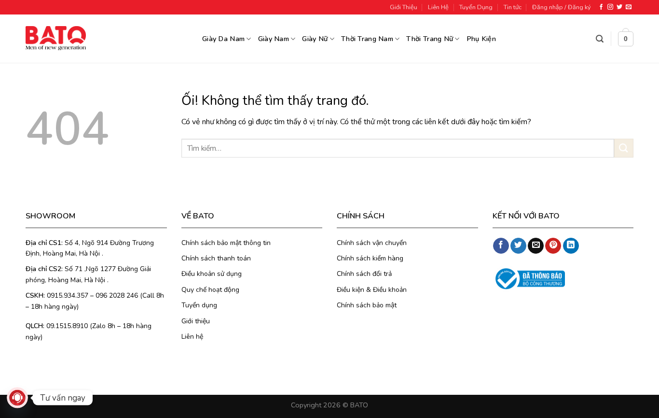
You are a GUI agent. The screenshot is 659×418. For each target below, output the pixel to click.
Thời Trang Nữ (429, 38)
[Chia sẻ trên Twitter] (518, 246)
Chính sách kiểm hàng (370, 258)
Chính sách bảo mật (367, 305)
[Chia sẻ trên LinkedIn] (571, 246)
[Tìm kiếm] (600, 38)
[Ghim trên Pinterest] (553, 246)
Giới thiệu (195, 321)
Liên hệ (192, 336)
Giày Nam (273, 38)
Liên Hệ (438, 7)
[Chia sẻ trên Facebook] (501, 246)
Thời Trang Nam (367, 38)
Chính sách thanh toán (216, 258)
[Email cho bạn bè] (536, 246)
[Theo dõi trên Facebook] (601, 7)
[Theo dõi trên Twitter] (619, 7)
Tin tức (513, 7)
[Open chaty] (17, 397)
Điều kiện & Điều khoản (372, 289)
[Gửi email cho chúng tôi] (629, 7)
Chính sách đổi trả (364, 273)
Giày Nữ (315, 38)
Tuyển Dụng (476, 7)
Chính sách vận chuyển (372, 242)
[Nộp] (623, 148)
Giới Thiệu (403, 7)
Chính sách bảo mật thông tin (226, 242)
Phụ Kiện (481, 38)
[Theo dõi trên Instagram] (610, 7)
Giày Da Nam (223, 38)
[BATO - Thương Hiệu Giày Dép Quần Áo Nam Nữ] (56, 38)
